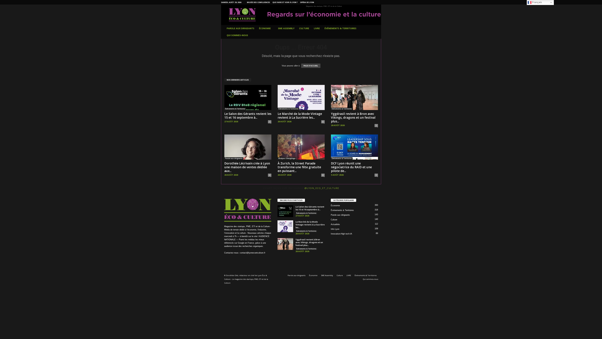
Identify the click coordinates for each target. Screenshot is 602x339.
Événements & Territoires (340, 28)
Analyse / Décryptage (286, 158)
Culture (304, 28)
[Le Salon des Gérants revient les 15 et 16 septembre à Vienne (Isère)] (247, 97)
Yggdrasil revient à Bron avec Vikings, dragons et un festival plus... (353, 117)
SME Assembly (286, 28)
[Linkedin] (364, 2)
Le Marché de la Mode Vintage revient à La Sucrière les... (300, 116)
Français (536, 2)
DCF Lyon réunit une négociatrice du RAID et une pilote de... (351, 167)
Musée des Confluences (258, 2)
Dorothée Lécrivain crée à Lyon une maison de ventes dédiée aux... (247, 167)
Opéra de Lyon (307, 2)
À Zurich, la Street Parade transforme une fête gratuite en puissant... (299, 167)
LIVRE (317, 28)
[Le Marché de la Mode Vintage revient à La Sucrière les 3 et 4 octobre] (301, 97)
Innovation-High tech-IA (341, 234)
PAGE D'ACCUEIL (311, 66)
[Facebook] (354, 2)
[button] (376, 31)
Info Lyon (335, 229)
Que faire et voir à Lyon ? (285, 2)
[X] (374, 2)
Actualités (335, 224)
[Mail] (369, 2)
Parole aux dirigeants (240, 28)
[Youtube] (379, 2)
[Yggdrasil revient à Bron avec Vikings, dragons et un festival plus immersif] (354, 97)
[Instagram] (359, 2)
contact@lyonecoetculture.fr (252, 253)
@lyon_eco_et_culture (321, 188)
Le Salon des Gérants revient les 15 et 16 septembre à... (247, 116)
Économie (265, 28)
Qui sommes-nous (237, 35)
